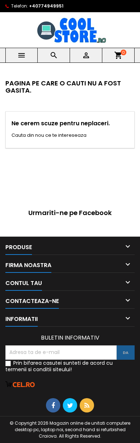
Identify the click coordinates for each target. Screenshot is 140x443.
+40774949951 (46, 6)
